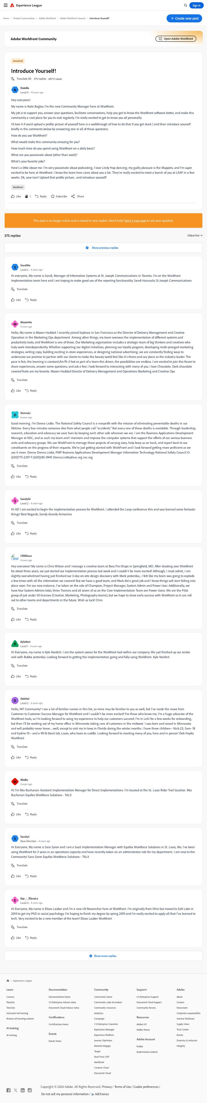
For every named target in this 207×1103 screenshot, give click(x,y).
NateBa (24, 88)
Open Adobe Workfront (178, 39)
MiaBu (24, 779)
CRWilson (26, 555)
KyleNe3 (25, 641)
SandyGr (25, 499)
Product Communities (24, 18)
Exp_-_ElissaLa (29, 898)
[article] (102, 283)
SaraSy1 (25, 836)
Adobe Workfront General (72, 18)
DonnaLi (25, 413)
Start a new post (135, 221)
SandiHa (25, 265)
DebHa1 (25, 698)
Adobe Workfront (47, 18)
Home (6, 18)
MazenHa (26, 322)
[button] (184, 18)
